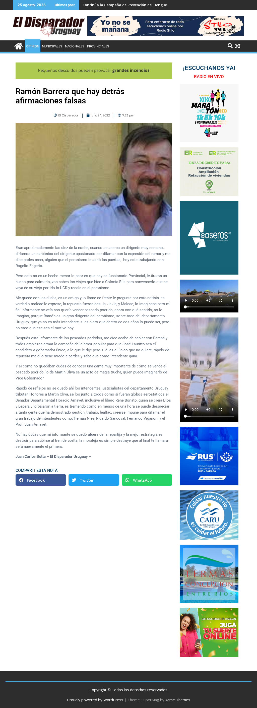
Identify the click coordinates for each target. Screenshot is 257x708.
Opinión (32, 46)
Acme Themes (177, 699)
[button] (41, 480)
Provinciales (98, 46)
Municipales (52, 46)
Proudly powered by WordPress (95, 699)
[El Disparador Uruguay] (18, 45)
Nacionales (74, 46)
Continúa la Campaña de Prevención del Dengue (125, 5)
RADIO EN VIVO (209, 76)
